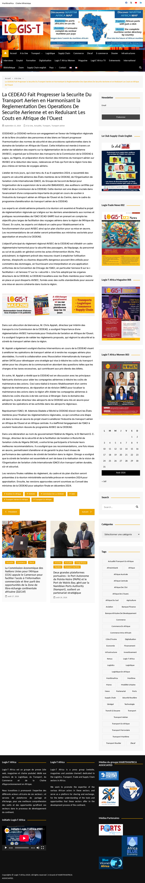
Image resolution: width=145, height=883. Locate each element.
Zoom (21, 68)
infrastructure (111, 652)
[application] (24, 838)
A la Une (24, 53)
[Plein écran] (42, 847)
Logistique (50, 53)
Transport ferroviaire (121, 730)
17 (104, 455)
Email (104, 105)
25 (110, 461)
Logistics (110, 665)
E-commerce (102, 53)
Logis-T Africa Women (65, 61)
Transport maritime (72, 567)
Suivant (85, 512)
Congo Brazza (81, 563)
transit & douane (112, 711)
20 (121, 455)
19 (115, 455)
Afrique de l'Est (120, 587)
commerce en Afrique (121, 626)
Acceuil (13, 53)
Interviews (8, 61)
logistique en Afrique (121, 672)
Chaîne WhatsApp (23, 3)
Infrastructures (128, 53)
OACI (73, 494)
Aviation (109, 607)
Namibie (58, 567)
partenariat (121, 691)
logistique (130, 665)
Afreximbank (112, 568)
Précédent (12, 512)
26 (115, 461)
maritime (131, 678)
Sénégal (110, 704)
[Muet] (38, 847)
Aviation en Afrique (13, 494)
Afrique (131, 568)
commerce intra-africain (120, 633)
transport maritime (121, 737)
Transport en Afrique (43, 500)
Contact (62, 68)
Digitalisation (45, 61)
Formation (31, 61)
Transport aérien (58, 126)
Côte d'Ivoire (111, 639)
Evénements (114, 61)
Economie (110, 646)
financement (129, 646)
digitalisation (130, 639)
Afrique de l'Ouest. (121, 594)
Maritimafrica (8, 3)
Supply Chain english (36, 68)
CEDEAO (31, 494)
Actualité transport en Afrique (121, 561)
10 (104, 449)
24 (104, 461)
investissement (130, 652)
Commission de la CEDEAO (53, 494)
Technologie (129, 704)
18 (110, 455)
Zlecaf (90, 53)
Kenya (109, 659)
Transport (35, 53)
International (130, 61)
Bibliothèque (9, 68)
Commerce (78, 53)
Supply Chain (64, 53)
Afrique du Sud (112, 600)
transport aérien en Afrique (17, 500)
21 (126, 455)
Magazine (82, 61)
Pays (51, 68)
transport (132, 711)
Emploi (19, 61)
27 (121, 461)
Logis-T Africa (129, 659)
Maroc (109, 685)
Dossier (114, 53)
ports (134, 691)
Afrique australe (121, 574)
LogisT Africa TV (98, 61)
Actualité (37, 126)
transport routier (113, 743)
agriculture (131, 600)
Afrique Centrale (121, 581)
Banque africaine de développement (120, 613)
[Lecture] (5, 847)
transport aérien (121, 717)
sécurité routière (129, 698)
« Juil (104, 481)
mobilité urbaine (128, 685)
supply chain (110, 698)
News (107, 691)
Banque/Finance (129, 607)
